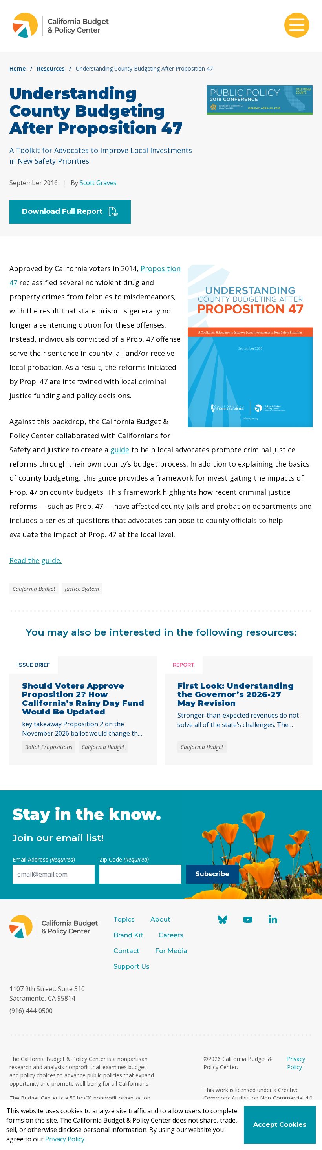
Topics (124, 919)
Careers (171, 935)
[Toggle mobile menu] (296, 26)
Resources (50, 68)
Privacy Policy (64, 1139)
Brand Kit (128, 935)
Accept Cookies (279, 1124)
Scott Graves (98, 183)
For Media (171, 951)
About (160, 919)
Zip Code (124, 859)
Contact (126, 951)
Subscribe (212, 874)
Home (17, 68)
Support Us (132, 966)
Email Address (44, 859)
